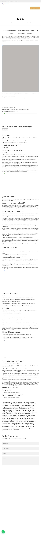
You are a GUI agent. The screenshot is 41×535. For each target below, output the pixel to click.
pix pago (27, 423)
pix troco (31, 428)
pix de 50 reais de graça (11, 415)
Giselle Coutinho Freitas (21, 33)
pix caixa (25, 410)
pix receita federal (29, 426)
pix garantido (28, 420)
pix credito (25, 413)
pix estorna (18, 418)
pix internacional (29, 421)
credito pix (15, 403)
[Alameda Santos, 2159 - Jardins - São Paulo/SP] (2, 496)
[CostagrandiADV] (6, 8)
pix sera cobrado (18, 428)
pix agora (12, 408)
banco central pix (9, 402)
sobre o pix (16, 429)
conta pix (10, 403)
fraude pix (13, 405)
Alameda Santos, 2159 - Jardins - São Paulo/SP (12, 496)
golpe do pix (19, 405)
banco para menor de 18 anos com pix (24, 402)
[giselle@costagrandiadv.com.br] (2, 502)
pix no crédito (14, 423)
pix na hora (7, 423)
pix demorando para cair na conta (26, 415)
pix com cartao (16, 412)
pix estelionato (10, 418)
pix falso (8, 420)
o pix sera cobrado (8, 407)
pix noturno (21, 423)
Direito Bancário (29, 33)
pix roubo (10, 428)
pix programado (20, 426)
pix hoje (7, 421)
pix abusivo (24, 407)
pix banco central (26, 408)
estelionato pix (23, 403)
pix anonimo (18, 408)
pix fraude (21, 420)
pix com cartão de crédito (27, 412)
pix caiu (20, 410)
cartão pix (4, 403)
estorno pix (30, 403)
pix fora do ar (14, 420)
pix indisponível (14, 421)
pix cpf (20, 413)
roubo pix (9, 429)
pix (20, 407)
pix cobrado (9, 412)
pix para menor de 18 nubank (24, 425)
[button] (3, 531)
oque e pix (16, 407)
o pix (24, 405)
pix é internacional (7, 416)
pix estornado (24, 418)
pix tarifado (26, 428)
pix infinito (22, 421)
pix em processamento (18, 416)
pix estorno (32, 418)
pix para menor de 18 (11, 425)
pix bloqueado (14, 410)
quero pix (4, 429)
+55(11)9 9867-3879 (7, 499)
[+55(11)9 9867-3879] (2, 499)
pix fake (4, 420)
